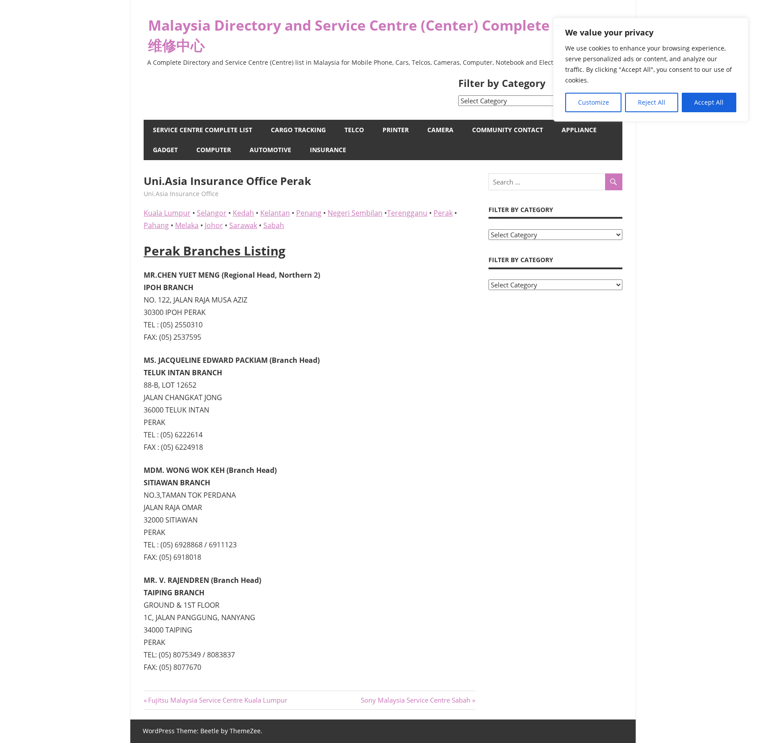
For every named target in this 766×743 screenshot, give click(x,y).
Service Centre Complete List (202, 130)
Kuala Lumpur (167, 213)
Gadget (165, 149)
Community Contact (507, 130)
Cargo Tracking (298, 130)
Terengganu (407, 213)
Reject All (651, 102)
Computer (213, 149)
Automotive (270, 149)
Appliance (579, 130)
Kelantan (275, 213)
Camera (440, 130)
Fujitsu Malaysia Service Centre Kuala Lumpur (217, 700)
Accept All (708, 102)
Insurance (328, 149)
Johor (214, 225)
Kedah (243, 213)
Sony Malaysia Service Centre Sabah (415, 700)
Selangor (212, 213)
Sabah (273, 225)
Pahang (156, 225)
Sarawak (243, 225)
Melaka (187, 225)
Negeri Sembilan (355, 213)
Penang (308, 213)
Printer (396, 130)
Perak (443, 213)
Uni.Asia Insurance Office (181, 193)
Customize (593, 102)
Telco (354, 130)
